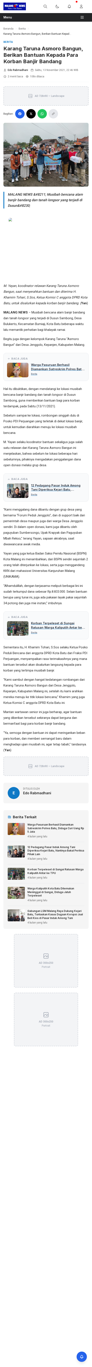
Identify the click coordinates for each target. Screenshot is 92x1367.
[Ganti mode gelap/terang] (60, 6)
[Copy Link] (53, 113)
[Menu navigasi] (84, 17)
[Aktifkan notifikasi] (82, 1357)
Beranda (8, 28)
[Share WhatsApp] (42, 113)
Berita (22, 28)
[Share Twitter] (31, 113)
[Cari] (48, 6)
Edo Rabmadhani (18, 70)
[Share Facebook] (20, 113)
